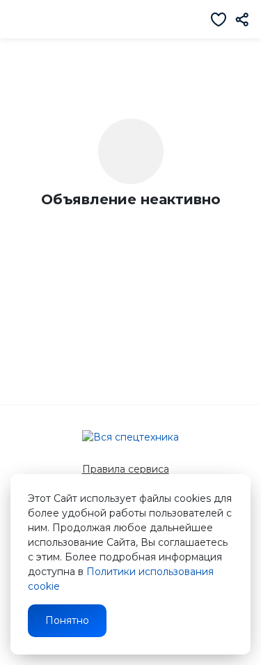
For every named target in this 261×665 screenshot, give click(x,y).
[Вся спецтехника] (130, 437)
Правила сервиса (125, 469)
